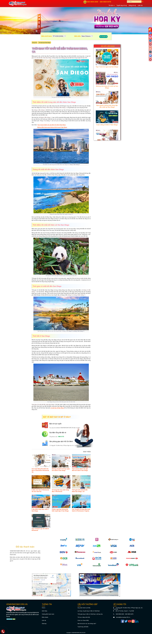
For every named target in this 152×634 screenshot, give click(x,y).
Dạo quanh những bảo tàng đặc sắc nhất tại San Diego (107, 106)
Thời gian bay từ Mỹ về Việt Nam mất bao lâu (90, 614)
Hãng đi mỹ (132, 5)
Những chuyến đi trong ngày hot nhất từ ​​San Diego (61, 469)
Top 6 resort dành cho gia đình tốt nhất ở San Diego (51, 125)
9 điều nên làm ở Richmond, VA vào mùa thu (40, 490)
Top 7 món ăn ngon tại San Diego (107, 67)
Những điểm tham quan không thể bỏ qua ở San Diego (52, 127)
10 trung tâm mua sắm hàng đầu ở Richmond (60, 490)
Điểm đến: (77, 36)
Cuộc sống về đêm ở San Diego (107, 125)
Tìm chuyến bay (103, 36)
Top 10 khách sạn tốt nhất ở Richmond (40, 529)
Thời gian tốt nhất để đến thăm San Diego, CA (80, 490)
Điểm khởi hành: (46, 36)
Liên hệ (140, 5)
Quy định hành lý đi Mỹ (84, 608)
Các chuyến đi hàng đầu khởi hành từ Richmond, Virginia (81, 510)
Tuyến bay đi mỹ (122, 5)
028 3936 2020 (92, 1)
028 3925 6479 (105, 1)
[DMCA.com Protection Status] (11, 619)
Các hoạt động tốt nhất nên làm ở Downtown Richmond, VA (40, 470)
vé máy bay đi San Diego (57, 408)
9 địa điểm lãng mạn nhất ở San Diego (40, 510)
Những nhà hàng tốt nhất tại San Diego (107, 87)
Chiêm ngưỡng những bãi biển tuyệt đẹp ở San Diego (60, 510)
